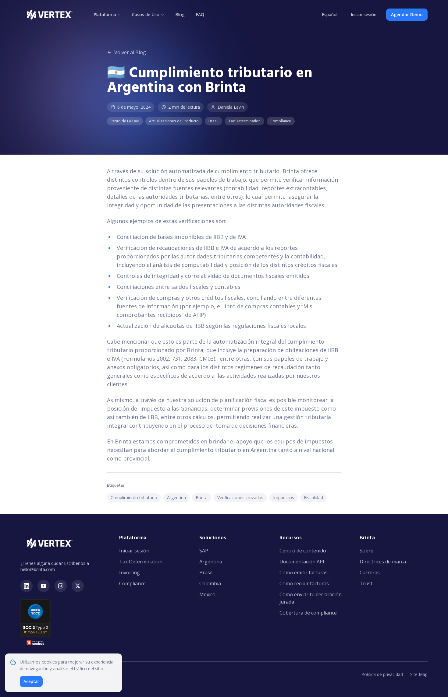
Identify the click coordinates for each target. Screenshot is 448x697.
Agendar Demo (407, 14)
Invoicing (129, 572)
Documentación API (301, 561)
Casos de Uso (145, 14)
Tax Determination (140, 561)
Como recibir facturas (304, 583)
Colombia (210, 583)
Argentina (210, 561)
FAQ (200, 14)
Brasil (205, 572)
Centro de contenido (302, 550)
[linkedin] (26, 586)
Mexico (207, 594)
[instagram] (61, 586)
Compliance (132, 583)
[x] (78, 586)
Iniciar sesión (363, 14)
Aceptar (31, 681)
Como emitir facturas (303, 572)
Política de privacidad (382, 674)
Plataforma (105, 14)
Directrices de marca (383, 561)
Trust (366, 583)
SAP (203, 550)
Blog (180, 14)
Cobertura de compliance (308, 612)
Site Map (419, 674)
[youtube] (43, 586)
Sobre (366, 550)
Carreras (370, 572)
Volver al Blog (130, 52)
